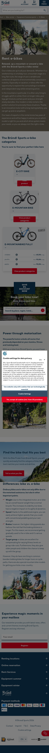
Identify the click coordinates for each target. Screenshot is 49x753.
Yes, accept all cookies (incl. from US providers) (25, 399)
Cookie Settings (24, 394)
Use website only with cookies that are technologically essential (24, 388)
